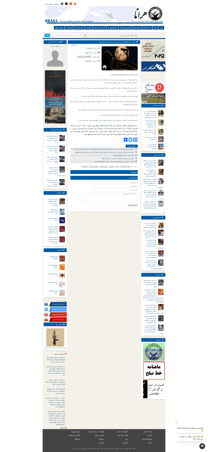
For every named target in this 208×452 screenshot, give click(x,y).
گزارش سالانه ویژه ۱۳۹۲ (53, 219)
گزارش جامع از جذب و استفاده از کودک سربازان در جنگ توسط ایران (52, 202)
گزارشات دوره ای (99, 27)
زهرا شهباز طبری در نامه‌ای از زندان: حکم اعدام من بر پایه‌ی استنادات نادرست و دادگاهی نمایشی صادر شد (155, 264)
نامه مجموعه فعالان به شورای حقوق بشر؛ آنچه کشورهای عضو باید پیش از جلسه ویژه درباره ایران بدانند (154, 329)
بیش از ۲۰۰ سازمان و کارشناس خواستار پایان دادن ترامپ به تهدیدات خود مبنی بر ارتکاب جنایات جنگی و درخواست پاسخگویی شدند (55, 402)
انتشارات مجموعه (59, 354)
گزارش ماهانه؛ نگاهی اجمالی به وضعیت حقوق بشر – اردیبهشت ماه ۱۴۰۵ (52, 183)
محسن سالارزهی (93, 166)
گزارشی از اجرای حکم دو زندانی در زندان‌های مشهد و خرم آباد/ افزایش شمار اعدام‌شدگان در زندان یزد (103, 149)
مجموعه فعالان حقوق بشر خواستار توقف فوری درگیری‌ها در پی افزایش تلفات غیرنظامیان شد (150, 319)
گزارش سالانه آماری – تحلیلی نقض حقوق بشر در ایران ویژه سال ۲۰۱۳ (52, 240)
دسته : (95, 53)
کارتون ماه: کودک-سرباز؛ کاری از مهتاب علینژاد (55, 347)
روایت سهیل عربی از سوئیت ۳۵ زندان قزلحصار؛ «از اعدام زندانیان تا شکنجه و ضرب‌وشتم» (155, 244)
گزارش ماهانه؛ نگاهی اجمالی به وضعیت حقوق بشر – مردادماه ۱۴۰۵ (52, 139)
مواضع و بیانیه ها (125, 27)
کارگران (125, 443)
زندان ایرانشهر (104, 166)
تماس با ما (49, 4)
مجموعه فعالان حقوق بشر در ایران (98, 125)
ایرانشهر (111, 166)
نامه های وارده (112, 27)
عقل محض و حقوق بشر (53, 283)
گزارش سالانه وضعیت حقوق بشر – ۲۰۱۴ (53, 211)
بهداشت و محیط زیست (96, 431)
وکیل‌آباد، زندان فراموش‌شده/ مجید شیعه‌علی (151, 146)
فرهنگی (77, 439)
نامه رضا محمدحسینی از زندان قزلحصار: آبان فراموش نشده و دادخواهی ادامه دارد (150, 254)
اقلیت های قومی (74, 435)
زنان (126, 439)
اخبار (155, 27)
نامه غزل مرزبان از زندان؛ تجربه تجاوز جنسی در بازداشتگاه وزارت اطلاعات (149, 225)
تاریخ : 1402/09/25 (91, 48)
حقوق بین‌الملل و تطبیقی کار (53, 257)
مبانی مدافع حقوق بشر (53, 274)
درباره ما (56, 4)
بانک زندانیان (79, 27)
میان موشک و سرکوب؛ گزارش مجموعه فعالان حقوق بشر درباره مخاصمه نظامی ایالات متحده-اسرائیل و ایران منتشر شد (55, 371)
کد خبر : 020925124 (91, 61)
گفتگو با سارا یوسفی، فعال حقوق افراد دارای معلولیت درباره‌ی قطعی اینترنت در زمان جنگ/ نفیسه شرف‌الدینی (153, 183)
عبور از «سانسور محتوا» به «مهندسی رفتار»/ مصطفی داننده (149, 132)
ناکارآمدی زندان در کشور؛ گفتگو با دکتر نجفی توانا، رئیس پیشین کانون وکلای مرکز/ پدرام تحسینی (149, 163)
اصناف (149, 435)
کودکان (101, 443)
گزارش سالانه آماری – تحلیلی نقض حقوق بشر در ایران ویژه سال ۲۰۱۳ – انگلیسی (52, 229)
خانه (161, 27)
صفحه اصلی (147, 431)
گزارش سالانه (127, 125)
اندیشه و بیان (99, 435)
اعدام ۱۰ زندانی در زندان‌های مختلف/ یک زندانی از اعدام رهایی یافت (114, 161)
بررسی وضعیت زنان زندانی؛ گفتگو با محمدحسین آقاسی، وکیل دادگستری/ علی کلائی (150, 173)
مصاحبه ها (137, 27)
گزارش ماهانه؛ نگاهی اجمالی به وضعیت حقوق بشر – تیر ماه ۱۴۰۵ (52, 149)
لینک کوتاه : (95, 57)
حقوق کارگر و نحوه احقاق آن (53, 266)
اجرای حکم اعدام (125, 166)
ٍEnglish (62, 428)
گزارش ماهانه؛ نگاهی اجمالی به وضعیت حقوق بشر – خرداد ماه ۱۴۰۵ (52, 160)
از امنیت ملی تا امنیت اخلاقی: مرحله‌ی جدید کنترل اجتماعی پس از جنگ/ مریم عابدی (151, 123)
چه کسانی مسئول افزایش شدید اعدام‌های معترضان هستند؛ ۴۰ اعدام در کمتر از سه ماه (56, 171)
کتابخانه (88, 27)
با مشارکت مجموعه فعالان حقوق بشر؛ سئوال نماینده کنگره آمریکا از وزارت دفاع (55, 382)
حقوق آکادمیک (147, 439)
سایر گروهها (127, 42)
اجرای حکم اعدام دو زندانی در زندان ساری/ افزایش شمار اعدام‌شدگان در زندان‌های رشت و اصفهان (104, 152)
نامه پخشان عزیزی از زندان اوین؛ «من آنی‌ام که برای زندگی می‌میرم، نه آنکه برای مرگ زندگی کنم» (149, 233)
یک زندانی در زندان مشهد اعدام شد (123, 155)
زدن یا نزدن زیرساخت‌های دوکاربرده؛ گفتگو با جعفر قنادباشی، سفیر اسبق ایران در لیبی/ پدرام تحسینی (153, 194)
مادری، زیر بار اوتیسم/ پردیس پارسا (150, 138)
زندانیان (101, 439)
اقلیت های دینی (122, 435)
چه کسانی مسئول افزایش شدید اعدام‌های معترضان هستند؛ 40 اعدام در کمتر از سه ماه (55, 360)
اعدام (117, 166)
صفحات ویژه (59, 27)
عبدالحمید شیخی (55, 46)
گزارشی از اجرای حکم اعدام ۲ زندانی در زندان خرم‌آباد (118, 158)
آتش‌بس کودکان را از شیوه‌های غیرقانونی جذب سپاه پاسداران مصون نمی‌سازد (56, 391)
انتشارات (69, 27)
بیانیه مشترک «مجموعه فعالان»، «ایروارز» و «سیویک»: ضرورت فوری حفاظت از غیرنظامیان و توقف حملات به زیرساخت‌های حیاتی (154, 309)
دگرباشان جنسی (122, 431)
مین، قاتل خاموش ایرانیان (53, 291)
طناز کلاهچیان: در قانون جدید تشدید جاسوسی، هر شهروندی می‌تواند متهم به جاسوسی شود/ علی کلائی (149, 204)
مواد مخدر (84, 166)
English (47, 35)
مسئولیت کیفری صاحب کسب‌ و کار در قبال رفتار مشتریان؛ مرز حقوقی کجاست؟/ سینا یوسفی (150, 114)
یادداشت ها (147, 27)
